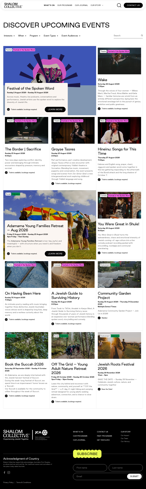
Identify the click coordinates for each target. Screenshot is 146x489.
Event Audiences (70, 36)
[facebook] (4, 472)
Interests (8, 36)
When (21, 36)
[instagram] (9, 472)
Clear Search (122, 40)
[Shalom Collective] (13, 5)
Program (34, 36)
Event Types (50, 36)
